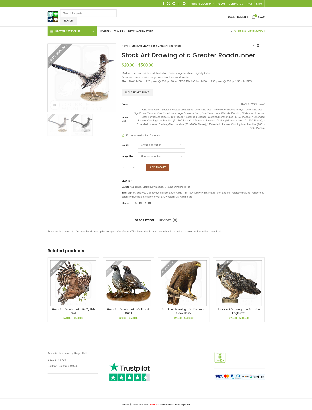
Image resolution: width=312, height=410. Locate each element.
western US (172, 196)
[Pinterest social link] (173, 3)
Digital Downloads (152, 186)
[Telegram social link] (184, 3)
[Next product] (262, 46)
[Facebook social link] (163, 3)
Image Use (127, 156)
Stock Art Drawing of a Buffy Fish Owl (73, 311)
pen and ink (223, 192)
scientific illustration (133, 196)
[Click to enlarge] (54, 105)
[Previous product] (254, 46)
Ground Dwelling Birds (177, 186)
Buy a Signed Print (137, 92)
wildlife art (186, 196)
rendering (257, 192)
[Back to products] (258, 46)
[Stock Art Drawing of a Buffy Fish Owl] (73, 283)
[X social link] (168, 3)
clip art (132, 192)
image (211, 192)
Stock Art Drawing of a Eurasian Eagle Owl (239, 311)
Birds (138, 186)
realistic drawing (241, 192)
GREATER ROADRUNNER (191, 192)
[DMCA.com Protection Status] (219, 357)
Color (125, 144)
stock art (159, 196)
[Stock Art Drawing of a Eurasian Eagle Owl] (239, 283)
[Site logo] (53, 16)
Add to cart (158, 167)
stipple (149, 196)
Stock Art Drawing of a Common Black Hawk (183, 311)
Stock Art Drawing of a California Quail (128, 311)
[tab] (144, 218)
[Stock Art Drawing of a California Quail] (128, 283)
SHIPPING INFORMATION (249, 31)
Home (125, 45)
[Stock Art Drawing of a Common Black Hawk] (184, 283)
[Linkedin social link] (178, 3)
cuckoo (141, 192)
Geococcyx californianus (161, 192)
